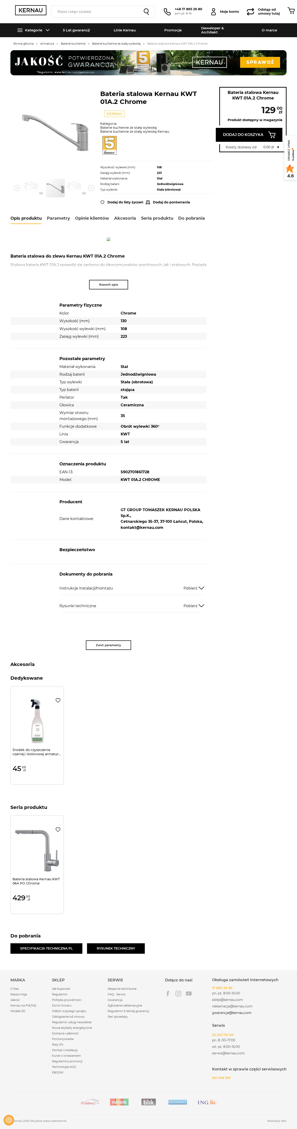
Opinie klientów (92, 218)
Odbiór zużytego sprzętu (69, 1011)
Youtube (189, 994)
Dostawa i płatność (65, 1033)
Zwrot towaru (61, 1005)
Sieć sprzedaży (118, 1016)
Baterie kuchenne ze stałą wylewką (128, 128)
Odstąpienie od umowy (68, 1016)
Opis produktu (26, 218)
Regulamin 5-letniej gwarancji (128, 1011)
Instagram (178, 994)
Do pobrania (191, 218)
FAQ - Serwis (117, 994)
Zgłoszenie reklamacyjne (125, 1005)
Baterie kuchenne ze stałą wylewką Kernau (134, 131)
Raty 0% (57, 1044)
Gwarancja (115, 1000)
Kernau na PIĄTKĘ (23, 1005)
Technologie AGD (64, 1067)
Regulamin (59, 994)
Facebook (168, 994)
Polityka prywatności (66, 1000)
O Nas (14, 988)
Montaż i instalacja (64, 1050)
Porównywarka (63, 1039)
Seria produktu (157, 218)
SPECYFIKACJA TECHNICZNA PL (46, 948)
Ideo (284, 1120)
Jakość (15, 1000)
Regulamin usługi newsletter (72, 1022)
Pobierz (190, 588)
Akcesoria (125, 218)
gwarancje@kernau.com (232, 1013)
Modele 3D (17, 1011)
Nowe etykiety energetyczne (72, 1028)
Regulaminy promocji (67, 1061)
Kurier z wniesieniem (66, 1055)
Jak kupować (61, 988)
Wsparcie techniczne (122, 988)
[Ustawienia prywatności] (8, 1120)
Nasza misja (18, 994)
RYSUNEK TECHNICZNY (116, 948)
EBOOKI (58, 1072)
